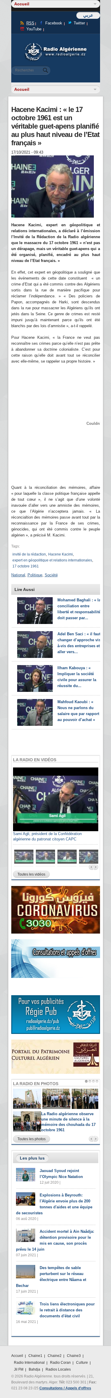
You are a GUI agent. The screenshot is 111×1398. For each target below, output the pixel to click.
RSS (30, 23)
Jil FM (18, 1369)
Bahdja (34, 1369)
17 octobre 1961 (25, 566)
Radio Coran (60, 1362)
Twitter (79, 23)
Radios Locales (58, 1369)
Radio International (29, 1362)
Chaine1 (35, 1356)
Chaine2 (55, 1356)
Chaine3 (74, 1356)
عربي (88, 15)
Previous (91, 867)
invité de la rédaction (29, 554)
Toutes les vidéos (31, 874)
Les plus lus (32, 1158)
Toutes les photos (31, 1139)
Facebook (53, 23)
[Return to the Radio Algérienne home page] (56, 44)
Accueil (17, 1356)
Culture (82, 1362)
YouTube (33, 29)
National (18, 575)
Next (96, 867)
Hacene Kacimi (60, 554)
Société (51, 575)
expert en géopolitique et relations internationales (52, 560)
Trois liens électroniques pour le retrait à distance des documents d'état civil (67, 1310)
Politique (35, 575)
